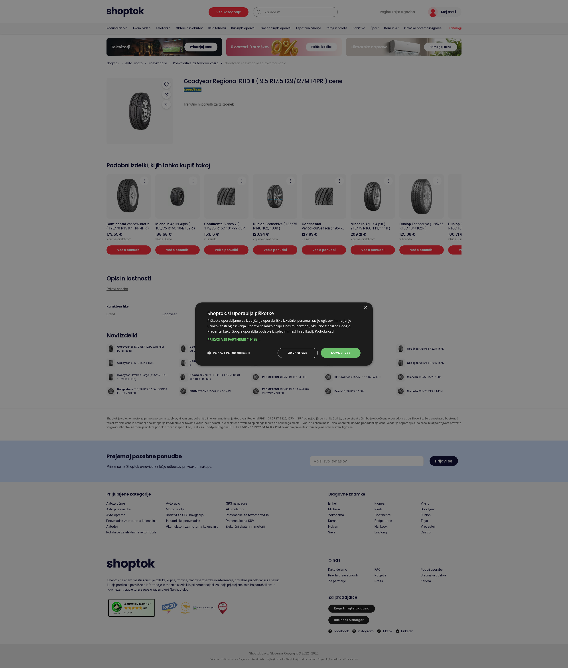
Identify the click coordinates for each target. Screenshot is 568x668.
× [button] (365, 307)
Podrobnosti (324, 331)
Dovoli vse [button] (340, 353)
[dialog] (284, 334)
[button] (284, 339)
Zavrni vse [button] (297, 353)
